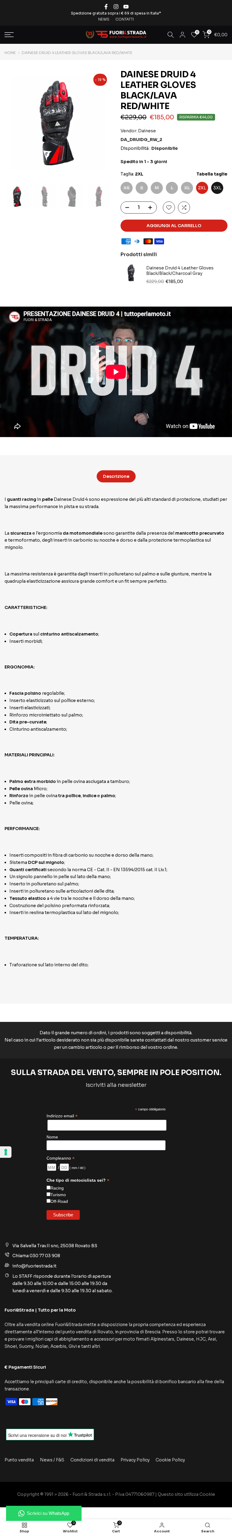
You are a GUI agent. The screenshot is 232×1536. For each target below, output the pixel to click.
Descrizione (116, 476)
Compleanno (61, 1158)
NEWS (103, 19)
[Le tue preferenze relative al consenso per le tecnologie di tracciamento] (5, 1152)
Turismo (58, 1194)
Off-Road (59, 1201)
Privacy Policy (135, 1460)
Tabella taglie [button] (211, 174)
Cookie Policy (170, 1460)
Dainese (147, 131)
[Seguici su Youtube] (126, 6)
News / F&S (52, 1460)
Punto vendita (19, 1460)
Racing (57, 1188)
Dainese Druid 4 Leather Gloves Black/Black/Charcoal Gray (180, 271)
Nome (52, 1137)
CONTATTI (124, 19)
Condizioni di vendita (92, 1460)
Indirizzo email (62, 1116)
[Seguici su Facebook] (106, 6)
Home (10, 53)
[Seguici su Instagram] (116, 6)
